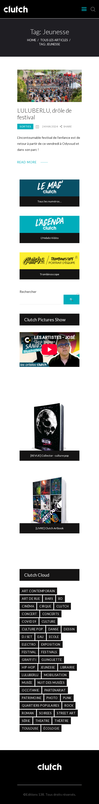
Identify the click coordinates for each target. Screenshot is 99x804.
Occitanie (30, 690)
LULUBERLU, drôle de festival (44, 114)
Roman (28, 713)
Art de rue (31, 598)
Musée (27, 682)
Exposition (50, 644)
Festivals (49, 652)
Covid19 (29, 621)
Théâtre (62, 721)
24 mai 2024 (50, 126)
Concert (29, 614)
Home (31, 40)
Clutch (62, 606)
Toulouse (30, 728)
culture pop (32, 629)
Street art (66, 713)
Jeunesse (48, 667)
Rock (68, 705)
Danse (53, 629)
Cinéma (28, 606)
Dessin (69, 629)
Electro (29, 644)
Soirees (45, 713)
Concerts (50, 614)
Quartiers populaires (40, 705)
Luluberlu (30, 675)
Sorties (25, 126)
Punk (67, 698)
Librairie (67, 667)
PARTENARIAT (55, 690)
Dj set (27, 637)
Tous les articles (54, 40)
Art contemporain (38, 591)
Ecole (54, 637)
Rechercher (28, 292)
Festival (29, 652)
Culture (48, 621)
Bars (49, 598)
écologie (51, 728)
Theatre (42, 721)
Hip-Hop (28, 667)
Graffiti (29, 660)
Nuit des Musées (51, 682)
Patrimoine (31, 698)
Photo (52, 698)
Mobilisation (55, 675)
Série (26, 721)
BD (60, 598)
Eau (41, 637)
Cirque (45, 606)
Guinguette (51, 660)
